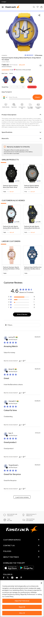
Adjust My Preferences (22, 601)
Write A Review (22, 314)
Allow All (22, 613)
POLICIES (7, 551)
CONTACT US (9, 545)
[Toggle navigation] (3, 7)
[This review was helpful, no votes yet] (20, 361)
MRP (10, 65)
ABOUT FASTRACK (11, 557)
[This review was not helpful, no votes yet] (23, 361)
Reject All (22, 607)
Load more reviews (22, 497)
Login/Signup (5, 69)
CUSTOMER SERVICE (12, 540)
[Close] (41, 583)
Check (37, 97)
